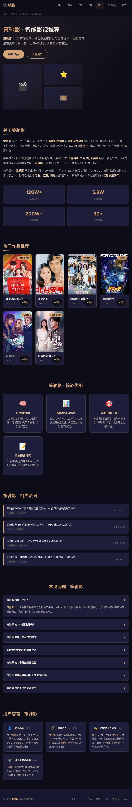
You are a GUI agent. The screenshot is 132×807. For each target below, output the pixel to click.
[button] (17, 281)
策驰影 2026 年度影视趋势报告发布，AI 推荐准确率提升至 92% (41, 508)
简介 (70, 5)
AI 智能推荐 (81, 145)
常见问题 (112, 5)
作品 (80, 5)
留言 (124, 5)
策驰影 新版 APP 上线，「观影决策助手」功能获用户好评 (37, 541)
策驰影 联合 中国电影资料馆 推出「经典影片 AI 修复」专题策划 (41, 557)
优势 (90, 5)
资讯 (100, 5)
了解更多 (37, 54)
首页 (60, 5)
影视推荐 (15, 14)
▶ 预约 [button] (25, 302)
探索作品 (13, 54)
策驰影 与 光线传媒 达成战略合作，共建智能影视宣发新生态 (39, 524)
